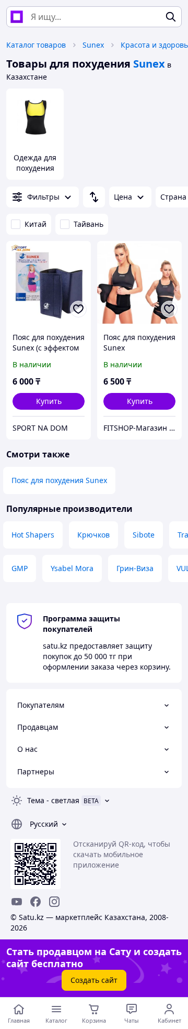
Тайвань (88, 224)
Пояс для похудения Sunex (59, 480)
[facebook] (35, 901)
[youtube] (16, 901)
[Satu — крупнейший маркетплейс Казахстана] (17, 17)
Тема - (53, 800)
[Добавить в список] (78, 309)
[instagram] (54, 901)
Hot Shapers (32, 535)
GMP (19, 568)
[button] (49, 401)
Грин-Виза (135, 568)
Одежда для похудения (35, 162)
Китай (35, 224)
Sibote (144, 535)
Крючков (93, 535)
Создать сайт (94, 980)
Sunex (93, 45)
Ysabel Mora (72, 568)
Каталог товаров (36, 45)
